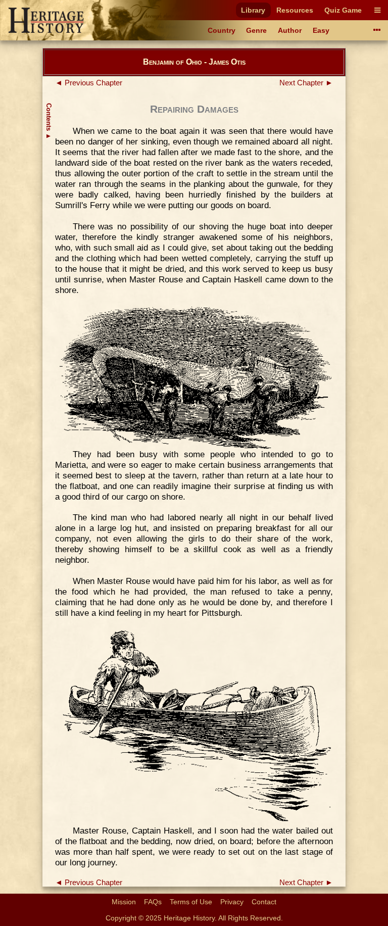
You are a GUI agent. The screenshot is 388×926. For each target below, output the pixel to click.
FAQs (153, 902)
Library (253, 10)
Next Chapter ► (306, 83)
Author (290, 30)
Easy (321, 30)
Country (221, 30)
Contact (264, 902)
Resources (294, 10)
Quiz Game (343, 10)
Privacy (232, 902)
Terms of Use (191, 902)
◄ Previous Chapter (88, 83)
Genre (256, 30)
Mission (124, 902)
